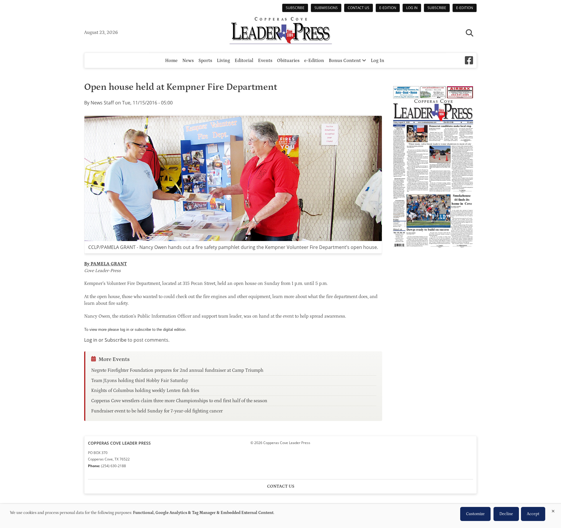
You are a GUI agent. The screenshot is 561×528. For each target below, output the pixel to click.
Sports (205, 60)
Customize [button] (475, 514)
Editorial (244, 60)
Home (171, 60)
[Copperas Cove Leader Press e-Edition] (433, 251)
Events (265, 60)
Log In (412, 7)
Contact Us (358, 7)
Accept (533, 514)
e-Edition (387, 7)
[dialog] (280, 516)
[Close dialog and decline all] (553, 510)
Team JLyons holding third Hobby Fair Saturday (139, 380)
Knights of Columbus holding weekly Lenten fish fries (145, 390)
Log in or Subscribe (105, 340)
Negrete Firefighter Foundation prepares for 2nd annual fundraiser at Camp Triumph (177, 370)
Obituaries (288, 60)
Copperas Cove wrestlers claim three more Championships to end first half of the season (179, 400)
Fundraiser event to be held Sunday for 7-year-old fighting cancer (157, 411)
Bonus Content (345, 60)
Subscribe (295, 7)
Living (223, 60)
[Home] (280, 31)
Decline (506, 514)
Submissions (326, 7)
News (188, 60)
